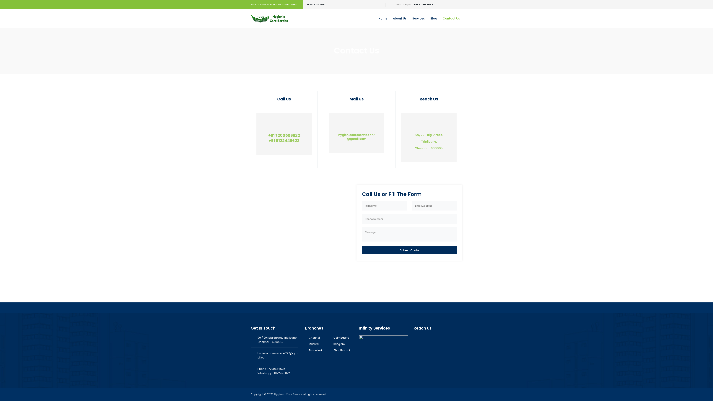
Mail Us (356, 99)
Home (382, 18)
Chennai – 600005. (429, 148)
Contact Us (451, 18)
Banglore (339, 344)
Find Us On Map (316, 4)
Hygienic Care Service (288, 394)
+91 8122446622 (284, 140)
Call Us (284, 99)
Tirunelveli (315, 350)
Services (418, 18)
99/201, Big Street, (429, 135)
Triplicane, (429, 141)
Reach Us (429, 99)
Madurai (314, 344)
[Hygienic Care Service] (270, 18)
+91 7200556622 (424, 4)
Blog (433, 18)
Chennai (314, 338)
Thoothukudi (341, 350)
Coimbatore (341, 338)
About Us (400, 18)
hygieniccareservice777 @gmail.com (356, 137)
